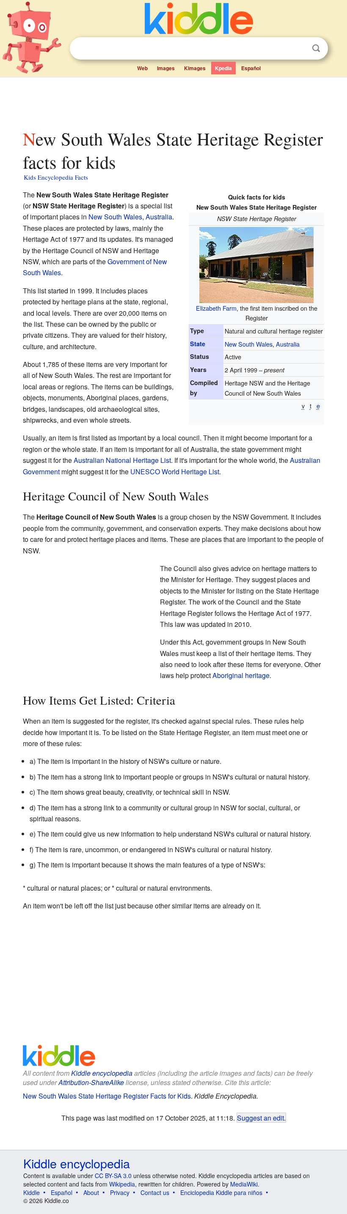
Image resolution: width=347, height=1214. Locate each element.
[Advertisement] (174, 101)
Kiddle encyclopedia (101, 1073)
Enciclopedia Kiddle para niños (221, 1192)
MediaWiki (244, 1184)
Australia (288, 343)
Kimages (195, 68)
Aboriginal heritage (241, 675)
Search (316, 48)
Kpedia (223, 68)
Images (166, 68)
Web (142, 68)
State (197, 343)
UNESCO (145, 471)
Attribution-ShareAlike (91, 1082)
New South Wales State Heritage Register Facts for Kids (107, 1096)
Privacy (119, 1192)
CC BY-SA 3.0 (113, 1175)
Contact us (154, 1192)
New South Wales (249, 343)
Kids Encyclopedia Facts (56, 177)
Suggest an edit (260, 1117)
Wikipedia (122, 1184)
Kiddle (31, 1192)
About (91, 1192)
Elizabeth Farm (216, 308)
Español (251, 68)
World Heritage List (190, 471)
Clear (299, 48)
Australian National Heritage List (122, 460)
